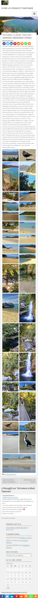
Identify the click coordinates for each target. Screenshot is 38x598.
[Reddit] (18, 43)
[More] (29, 43)
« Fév (8, 588)
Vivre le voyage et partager (17, 8)
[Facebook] (4, 43)
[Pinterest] (15, 43)
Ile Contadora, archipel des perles (16, 527)
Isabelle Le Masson (18, 37)
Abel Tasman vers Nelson (29, 481)
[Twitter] (7, 43)
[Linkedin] (11, 43)
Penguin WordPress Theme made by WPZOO (14, 592)
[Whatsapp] (25, 43)
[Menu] (34, 13)
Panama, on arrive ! (26, 538)
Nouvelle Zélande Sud (10, 474)
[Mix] (22, 43)
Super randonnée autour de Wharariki (9, 481)
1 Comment (28, 37)
